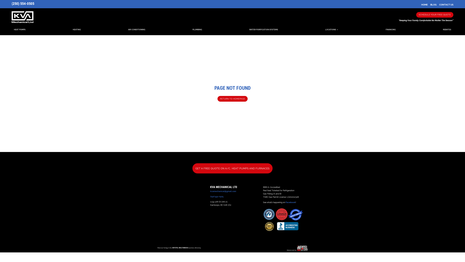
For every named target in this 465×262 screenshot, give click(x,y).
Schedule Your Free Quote (435, 15)
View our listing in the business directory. (179, 248)
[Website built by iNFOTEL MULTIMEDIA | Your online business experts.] (302, 250)
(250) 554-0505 (23, 3)
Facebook (290, 202)
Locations (330, 30)
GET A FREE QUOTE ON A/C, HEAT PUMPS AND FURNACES (232, 168)
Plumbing (197, 30)
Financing (391, 30)
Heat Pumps (19, 30)
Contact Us (446, 4)
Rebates (447, 30)
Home (424, 4)
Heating (77, 30)
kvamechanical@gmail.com (223, 191)
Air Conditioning (136, 30)
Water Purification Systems (263, 30)
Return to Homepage (232, 99)
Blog (433, 4)
